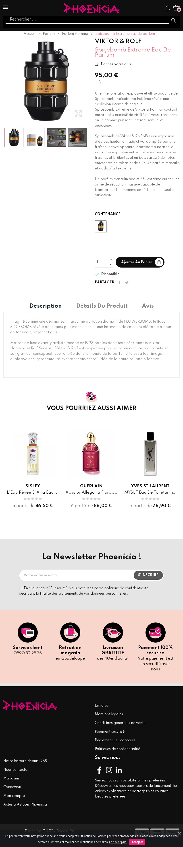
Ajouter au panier (136, 262)
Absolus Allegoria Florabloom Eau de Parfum (91, 492)
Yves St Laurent (150, 486)
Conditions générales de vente (120, 723)
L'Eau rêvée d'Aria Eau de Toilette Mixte (33, 492)
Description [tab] (45, 306)
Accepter (137, 842)
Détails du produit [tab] (102, 306)
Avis (148, 306)
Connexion (12, 787)
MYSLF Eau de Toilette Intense (150, 492)
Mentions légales (109, 714)
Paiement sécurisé (110, 732)
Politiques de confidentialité (117, 749)
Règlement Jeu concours (115, 740)
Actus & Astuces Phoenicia (25, 804)
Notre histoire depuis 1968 (25, 761)
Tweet (127, 282)
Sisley (32, 486)
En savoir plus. (118, 842)
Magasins (11, 778)
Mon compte (14, 796)
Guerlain (91, 486)
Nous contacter (16, 770)
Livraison (102, 705)
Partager (119, 282)
